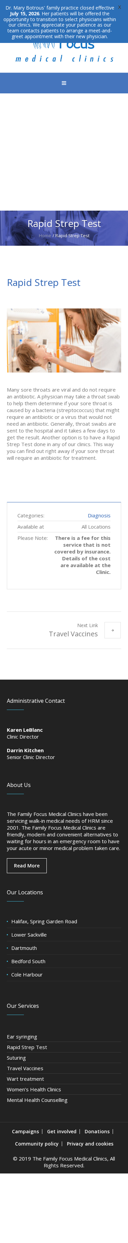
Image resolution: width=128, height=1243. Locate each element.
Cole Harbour (27, 974)
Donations (97, 1131)
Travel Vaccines (73, 633)
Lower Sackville (29, 934)
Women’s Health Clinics (34, 1089)
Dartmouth (24, 947)
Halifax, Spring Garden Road (44, 921)
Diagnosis (99, 515)
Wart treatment (25, 1078)
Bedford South (28, 961)
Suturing (16, 1057)
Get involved (61, 1131)
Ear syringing (22, 1036)
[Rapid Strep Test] (64, 340)
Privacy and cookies (90, 1143)
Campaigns (25, 1131)
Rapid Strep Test (27, 1047)
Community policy (37, 1143)
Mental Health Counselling (37, 1099)
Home (45, 235)
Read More (27, 865)
